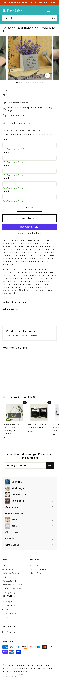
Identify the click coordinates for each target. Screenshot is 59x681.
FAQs (4, 577)
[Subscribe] (50, 465)
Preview (30, 207)
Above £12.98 (27, 397)
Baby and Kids (9, 613)
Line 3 (5, 165)
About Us (34, 565)
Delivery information (14, 302)
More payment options (29, 233)
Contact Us (7, 569)
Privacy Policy (8, 592)
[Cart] (48, 10)
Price (5, 90)
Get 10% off (10, 676)
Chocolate (7, 609)
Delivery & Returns (10, 573)
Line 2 (5, 152)
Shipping (18, 130)
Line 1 (5, 139)
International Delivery (12, 585)
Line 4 (5, 178)
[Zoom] (47, 75)
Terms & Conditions (11, 588)
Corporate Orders (10, 581)
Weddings (7, 601)
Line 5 (5, 191)
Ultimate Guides (9, 617)
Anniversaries (8, 605)
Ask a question (10, 309)
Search (5, 565)
